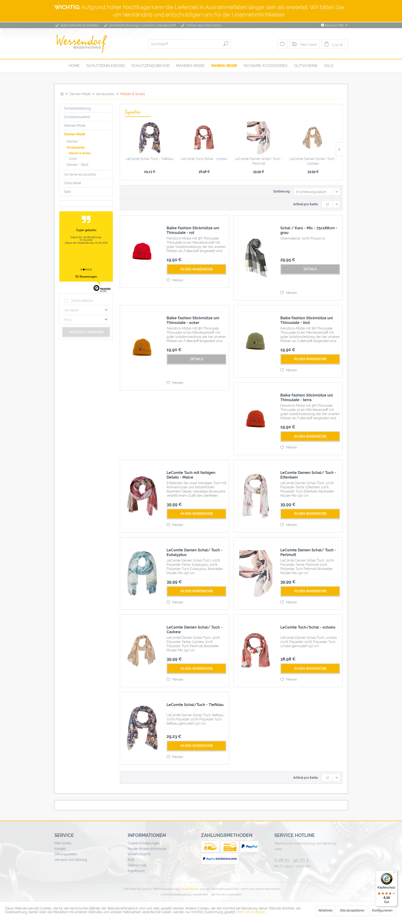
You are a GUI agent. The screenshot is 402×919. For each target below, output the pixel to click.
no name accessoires (80, 174)
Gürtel (73, 158)
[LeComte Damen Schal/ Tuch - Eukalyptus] (142, 573)
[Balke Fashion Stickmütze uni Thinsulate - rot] (142, 251)
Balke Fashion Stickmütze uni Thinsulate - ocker (193, 320)
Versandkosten (190, 889)
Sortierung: (281, 191)
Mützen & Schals (80, 153)
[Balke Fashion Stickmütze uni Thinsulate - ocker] (142, 348)
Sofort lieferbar (82, 301)
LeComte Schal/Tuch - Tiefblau (149, 159)
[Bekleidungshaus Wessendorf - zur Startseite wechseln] (82, 43)
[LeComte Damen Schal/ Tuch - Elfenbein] (256, 496)
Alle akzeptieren (352, 910)
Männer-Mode (74, 125)
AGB (131, 860)
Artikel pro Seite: (305, 204)
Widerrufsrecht (139, 854)
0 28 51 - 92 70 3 (291, 860)
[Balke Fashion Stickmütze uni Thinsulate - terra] (256, 418)
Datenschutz (137, 865)
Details (310, 269)
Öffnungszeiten (65, 854)
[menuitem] (189, 43)
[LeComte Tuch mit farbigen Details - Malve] (142, 496)
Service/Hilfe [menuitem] (334, 25)
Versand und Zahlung (70, 860)
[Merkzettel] (282, 44)
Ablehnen (325, 910)
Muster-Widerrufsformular (147, 849)
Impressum (136, 871)
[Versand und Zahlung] (211, 851)
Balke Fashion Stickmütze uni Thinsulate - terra (306, 397)
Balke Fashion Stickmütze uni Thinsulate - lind (306, 320)
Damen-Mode (74, 134)
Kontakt (60, 849)
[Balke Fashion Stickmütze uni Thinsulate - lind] (256, 341)
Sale (67, 191)
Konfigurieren (382, 910)
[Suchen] (226, 43)
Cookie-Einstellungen (144, 843)
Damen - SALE (78, 164)
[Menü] (394, 873)
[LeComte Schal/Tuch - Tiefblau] (149, 138)
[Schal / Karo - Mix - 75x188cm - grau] (256, 258)
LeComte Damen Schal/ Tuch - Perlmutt (258, 161)
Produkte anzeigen (86, 332)
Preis (68, 320)
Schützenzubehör (77, 117)
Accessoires (76, 147)
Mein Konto (62, 843)
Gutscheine (72, 183)
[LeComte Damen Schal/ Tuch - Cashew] (313, 138)
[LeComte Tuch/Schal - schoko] (204, 138)
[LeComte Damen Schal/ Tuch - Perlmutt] (258, 138)
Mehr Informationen (251, 912)
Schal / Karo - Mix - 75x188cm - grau (308, 230)
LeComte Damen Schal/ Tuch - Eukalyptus (194, 552)
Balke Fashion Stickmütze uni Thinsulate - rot (193, 230)
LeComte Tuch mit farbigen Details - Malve (191, 474)
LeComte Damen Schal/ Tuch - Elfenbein (308, 474)
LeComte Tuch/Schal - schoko (204, 159)
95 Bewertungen (86, 276)
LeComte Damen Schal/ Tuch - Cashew (313, 161)
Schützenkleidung (77, 108)
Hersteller (71, 310)
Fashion (72, 141)
